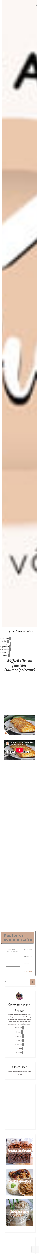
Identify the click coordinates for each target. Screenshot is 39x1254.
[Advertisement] (19, 694)
